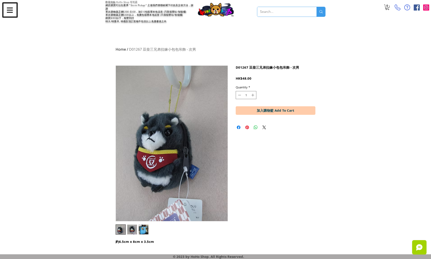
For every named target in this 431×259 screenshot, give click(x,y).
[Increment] (253, 95)
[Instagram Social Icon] (426, 7)
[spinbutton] (246, 95)
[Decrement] (239, 95)
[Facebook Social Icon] (417, 7)
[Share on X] (264, 127)
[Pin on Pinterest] (247, 127)
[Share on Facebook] (238, 127)
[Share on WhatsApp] (255, 127)
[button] (10, 10)
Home (121, 49)
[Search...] (321, 12)
